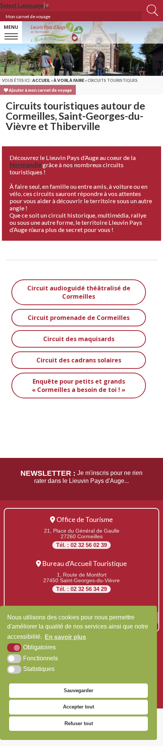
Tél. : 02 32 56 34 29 (81, 589)
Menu (11, 27)
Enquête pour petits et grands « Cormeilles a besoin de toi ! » (78, 385)
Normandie (25, 164)
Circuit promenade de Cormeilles (79, 317)
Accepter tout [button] (78, 707)
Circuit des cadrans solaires (78, 360)
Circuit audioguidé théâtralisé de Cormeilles (78, 292)
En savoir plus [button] (65, 637)
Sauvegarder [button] (78, 690)
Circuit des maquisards (78, 339)
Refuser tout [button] (78, 723)
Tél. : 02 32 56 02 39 (81, 545)
